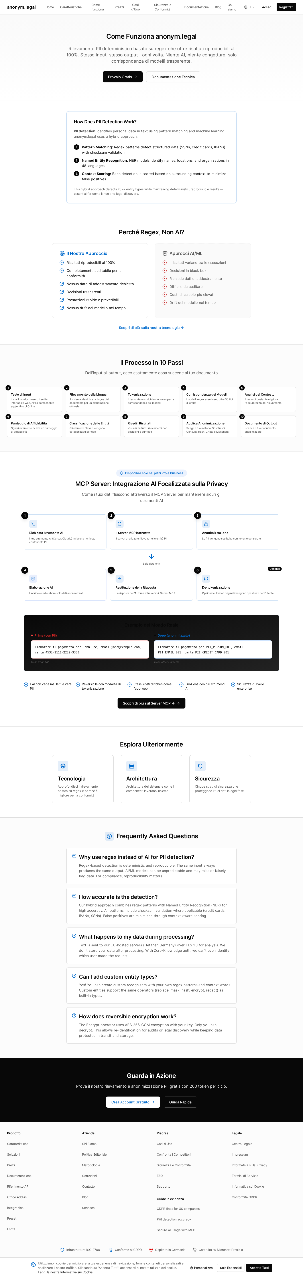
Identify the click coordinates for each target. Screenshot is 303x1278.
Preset (11, 1218)
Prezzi (119, 7)
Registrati (286, 7)
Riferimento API (18, 1186)
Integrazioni (15, 1208)
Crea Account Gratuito (130, 1102)
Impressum (240, 1154)
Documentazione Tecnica (173, 77)
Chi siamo (232, 7)
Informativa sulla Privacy (249, 1165)
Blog (218, 7)
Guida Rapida (180, 1102)
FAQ (160, 1176)
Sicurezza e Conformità (162, 7)
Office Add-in (17, 1197)
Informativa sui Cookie (248, 1186)
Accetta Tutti (259, 1268)
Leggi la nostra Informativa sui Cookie (65, 1272)
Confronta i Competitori (174, 1154)
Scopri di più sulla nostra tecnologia (149, 327)
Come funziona (97, 7)
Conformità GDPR (244, 1197)
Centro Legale (242, 1144)
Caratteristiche (71, 7)
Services (88, 1208)
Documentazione (196, 7)
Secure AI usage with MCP (176, 1230)
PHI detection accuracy (174, 1219)
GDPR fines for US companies (178, 1208)
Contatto (88, 1186)
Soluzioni (13, 1154)
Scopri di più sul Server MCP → (149, 703)
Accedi (267, 7)
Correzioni (89, 1176)
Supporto (163, 1186)
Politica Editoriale (94, 1154)
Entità (11, 1229)
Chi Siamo (89, 1144)
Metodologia (91, 1165)
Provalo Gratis (120, 77)
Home (49, 7)
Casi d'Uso (135, 7)
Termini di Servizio (245, 1176)
